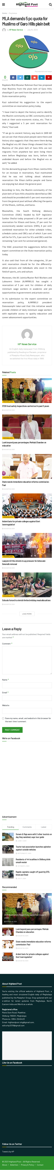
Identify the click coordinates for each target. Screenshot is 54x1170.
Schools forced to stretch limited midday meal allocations (26, 600)
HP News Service (16, 30)
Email (5, 692)
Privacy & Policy (27, 1165)
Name (5, 679)
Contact (40, 1165)
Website (5, 705)
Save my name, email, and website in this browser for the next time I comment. (28, 720)
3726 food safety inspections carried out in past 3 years (25, 406)
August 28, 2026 (9, 410)
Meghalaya (13, 13)
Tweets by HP (8, 1151)
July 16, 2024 (32, 30)
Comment (7, 643)
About (4, 1165)
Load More (27, 614)
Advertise (14, 1165)
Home (4, 13)
